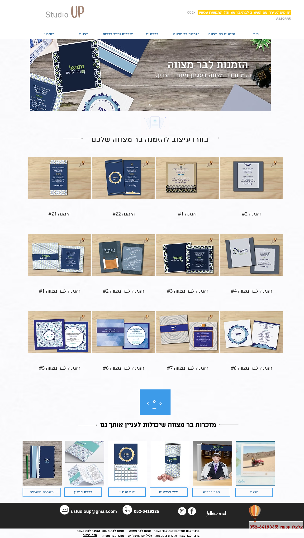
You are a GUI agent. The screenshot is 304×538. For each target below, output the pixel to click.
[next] (264, 467)
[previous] (32, 467)
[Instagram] (182, 511)
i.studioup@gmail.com (94, 511)
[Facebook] (192, 511)
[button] (59, 184)
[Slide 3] (150, 105)
